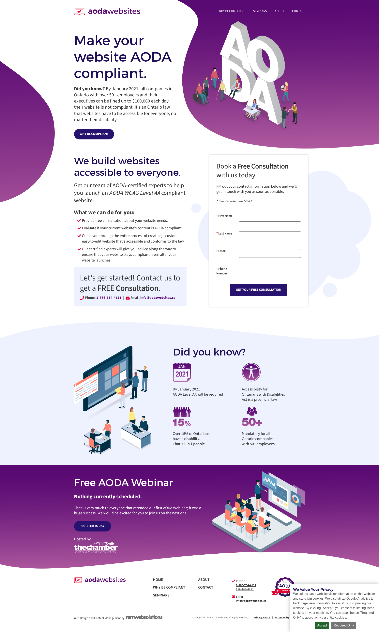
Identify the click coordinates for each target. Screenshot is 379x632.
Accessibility (282, 617)
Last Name (224, 233)
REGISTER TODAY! (93, 526)
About (279, 11)
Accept (322, 625)
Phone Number (221, 271)
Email (221, 251)
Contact (298, 11)
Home (158, 579)
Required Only (344, 625)
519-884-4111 (245, 589)
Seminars (260, 11)
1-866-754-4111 (246, 585)
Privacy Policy (262, 617)
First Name (224, 216)
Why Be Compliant (232, 11)
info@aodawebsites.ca (157, 297)
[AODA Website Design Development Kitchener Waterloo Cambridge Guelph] (107, 11)
